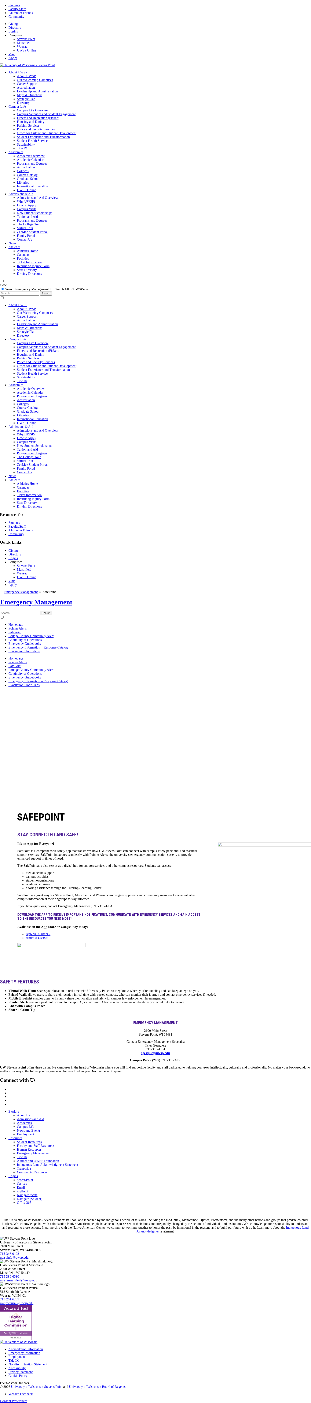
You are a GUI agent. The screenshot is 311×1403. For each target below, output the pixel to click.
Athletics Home (27, 251)
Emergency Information (24, 1353)
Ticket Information (29, 262)
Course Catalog (27, 175)
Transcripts (24, 1168)
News (12, 243)
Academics (15, 152)
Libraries (23, 182)
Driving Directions (29, 273)
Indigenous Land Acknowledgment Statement (47, 1164)
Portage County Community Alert (31, 636)
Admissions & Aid (20, 194)
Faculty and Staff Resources (35, 1145)
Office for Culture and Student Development (46, 133)
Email (21, 1187)
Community (16, 16)
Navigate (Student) (29, 1199)
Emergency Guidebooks (24, 643)
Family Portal (26, 235)
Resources (15, 1138)
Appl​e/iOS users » (38, 934)
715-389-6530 (9, 1276)
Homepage (15, 624)
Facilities (23, 258)
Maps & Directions (29, 95)
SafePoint (14, 632)
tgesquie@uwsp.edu (155, 1053)
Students (14, 5)
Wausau (22, 46)
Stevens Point (26, 39)
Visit (11, 54)
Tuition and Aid (27, 216)
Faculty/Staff (17, 9)
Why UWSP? (26, 201)
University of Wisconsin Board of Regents (97, 1386)
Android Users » (37, 938)
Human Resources (29, 1149)
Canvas (22, 1183)
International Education (32, 186)
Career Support (27, 83)
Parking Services (28, 125)
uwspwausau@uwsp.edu (16, 1303)
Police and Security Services (36, 129)
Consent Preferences (13, 1401)
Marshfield (24, 43)
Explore (13, 1111)
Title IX (22, 148)
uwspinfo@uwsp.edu (14, 1257)
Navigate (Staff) (27, 1195)
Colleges (23, 171)
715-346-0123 (9, 1253)
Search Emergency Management (27, 289)
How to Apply (26, 205)
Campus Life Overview (32, 110)
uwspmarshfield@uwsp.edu (18, 1280)
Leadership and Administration (37, 91)
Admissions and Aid (30, 1119)
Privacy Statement (20, 1372)
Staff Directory (27, 270)
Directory (14, 27)
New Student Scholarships (34, 213)
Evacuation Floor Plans (24, 651)
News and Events (28, 1130)
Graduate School (28, 178)
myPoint (22, 1191)
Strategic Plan (26, 99)
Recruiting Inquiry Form (33, 266)
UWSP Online (26, 50)
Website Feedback (20, 1394)
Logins (13, 31)
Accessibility (17, 1368)
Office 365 (24, 1202)
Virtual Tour (25, 228)
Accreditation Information (25, 1349)
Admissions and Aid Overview (37, 197)
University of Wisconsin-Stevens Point (36, 1386)
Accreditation (26, 87)
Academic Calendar (30, 159)
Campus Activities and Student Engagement (46, 114)
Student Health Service (32, 140)
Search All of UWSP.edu (71, 289)
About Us (23, 1115)
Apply (12, 58)
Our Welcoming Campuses (35, 80)
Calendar (23, 254)
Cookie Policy (18, 1375)
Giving (13, 24)
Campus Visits (26, 209)
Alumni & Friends (20, 13)
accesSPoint (25, 1180)
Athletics (14, 247)
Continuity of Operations (25, 640)
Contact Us (24, 239)
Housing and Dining (30, 121)
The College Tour (29, 224)
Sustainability (26, 144)
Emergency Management (21, 592)
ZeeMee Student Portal (32, 232)
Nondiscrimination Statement (27, 1364)
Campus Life (17, 106)
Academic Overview (31, 156)
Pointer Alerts (17, 628)
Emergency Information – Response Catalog (38, 647)
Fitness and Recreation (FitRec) (38, 118)
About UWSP (17, 72)
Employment (25, 1134)
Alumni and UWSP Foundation (38, 1161)
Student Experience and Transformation (43, 137)
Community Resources (32, 1172)
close (3, 285)
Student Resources (29, 1142)
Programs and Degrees (32, 163)
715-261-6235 (9, 1299)
